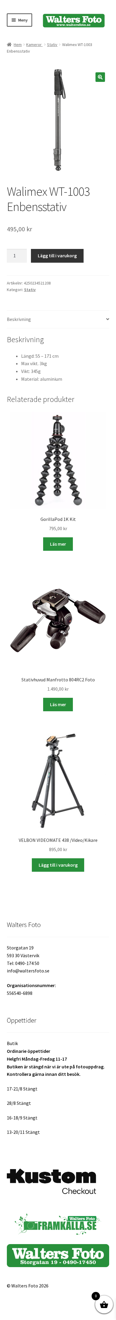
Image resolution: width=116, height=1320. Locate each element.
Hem (18, 44)
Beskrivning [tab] (19, 319)
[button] (100, 77)
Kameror (34, 44)
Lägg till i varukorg (57, 256)
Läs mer (58, 544)
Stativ (52, 44)
